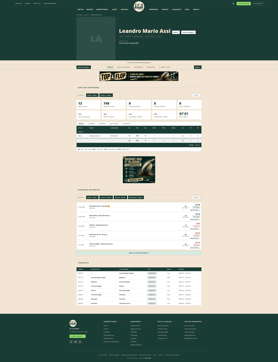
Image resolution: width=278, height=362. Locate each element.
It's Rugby (79, 15)
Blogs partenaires (50, 3)
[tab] (81, 124)
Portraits (133, 342)
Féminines (154, 9)
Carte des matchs (163, 326)
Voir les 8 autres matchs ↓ (139, 253)
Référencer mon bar (191, 338)
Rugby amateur (136, 329)
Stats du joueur (195, 210)
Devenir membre (243, 3)
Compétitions (102, 9)
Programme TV (162, 338)
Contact (160, 355)
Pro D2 (106, 329)
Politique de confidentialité (129, 355)
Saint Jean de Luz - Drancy (98, 234)
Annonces (177, 9)
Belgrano (122, 277)
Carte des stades (163, 332)
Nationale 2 (92, 208)
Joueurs (90, 9)
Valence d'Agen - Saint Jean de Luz (101, 244)
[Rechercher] (233, 3)
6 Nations (107, 332)
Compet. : (106, 95)
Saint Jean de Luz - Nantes (98, 206)
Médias (110, 67)
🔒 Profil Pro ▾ (164, 67)
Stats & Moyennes (123, 67)
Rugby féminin (135, 326)
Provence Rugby (124, 282)
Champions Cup (109, 335)
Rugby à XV (37, 3)
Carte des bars (162, 335)
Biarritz (121, 286)
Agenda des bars (190, 335)
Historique (138, 67)
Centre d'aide (103, 355)
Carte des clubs (162, 329)
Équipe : (92, 95)
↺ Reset (196, 95)
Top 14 (106, 326)
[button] (139, 207)
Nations (125, 9)
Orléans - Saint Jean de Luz (98, 225)
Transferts (151, 67)
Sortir (196, 9)
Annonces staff (189, 332)
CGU (154, 355)
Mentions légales (114, 355)
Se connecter (258, 3)
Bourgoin (122, 295)
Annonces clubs (190, 326)
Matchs (81, 9)
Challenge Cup (108, 338)
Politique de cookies (145, 355)
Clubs (115, 9)
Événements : (136, 197)
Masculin (18, 3)
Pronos (165, 9)
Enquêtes (134, 338)
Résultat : (120, 197)
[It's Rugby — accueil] (139, 6)
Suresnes (122, 299)
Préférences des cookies (171, 355)
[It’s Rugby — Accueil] (73, 323)
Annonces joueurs (190, 329)
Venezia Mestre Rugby (126, 273)
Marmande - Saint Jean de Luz (99, 215)
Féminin (27, 3)
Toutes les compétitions (111, 342)
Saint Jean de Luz (124, 303)
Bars (187, 9)
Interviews (134, 335)
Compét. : (106, 197)
